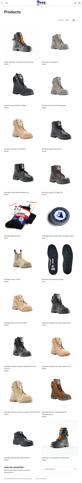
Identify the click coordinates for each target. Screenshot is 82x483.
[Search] (6, 3)
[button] (68, 20)
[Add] (75, 231)
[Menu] (2, 3)
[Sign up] (75, 469)
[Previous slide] (7, 42)
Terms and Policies (41, 478)
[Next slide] (37, 42)
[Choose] (37, 57)
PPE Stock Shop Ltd (14, 478)
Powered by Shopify (26, 478)
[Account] (75, 3)
